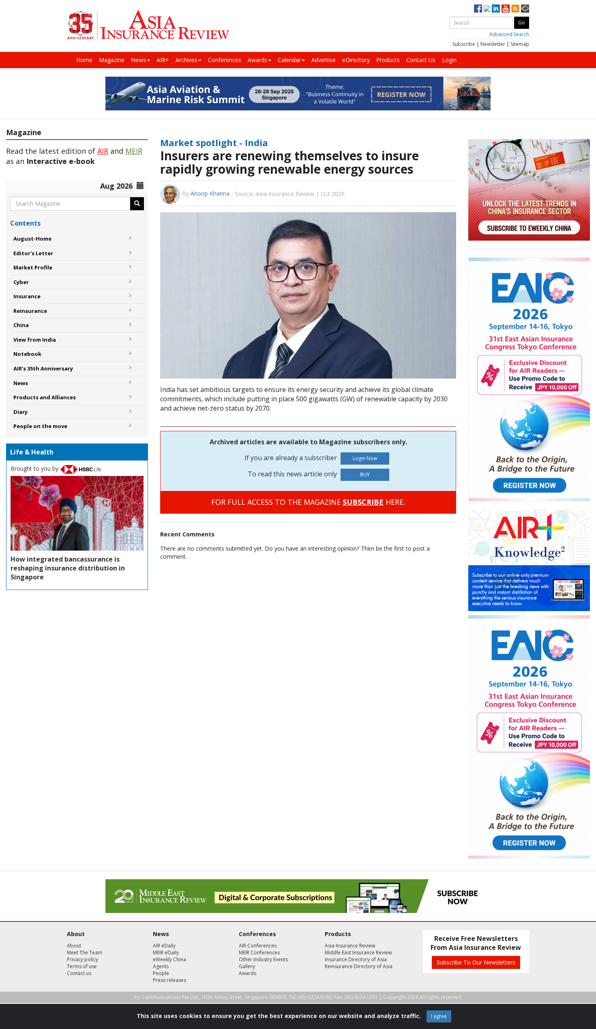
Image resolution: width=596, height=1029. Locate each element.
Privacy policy (82, 959)
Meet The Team (84, 952)
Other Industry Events (263, 959)
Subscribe (463, 44)
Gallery (247, 966)
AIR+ (163, 60)
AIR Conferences (258, 945)
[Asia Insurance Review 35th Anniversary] (148, 25)
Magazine (111, 60)
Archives (186, 60)
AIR (102, 151)
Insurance (27, 296)
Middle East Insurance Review (358, 952)
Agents (161, 966)
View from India (34, 339)
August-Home (32, 238)
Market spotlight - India (214, 142)
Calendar (289, 60)
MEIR (133, 151)
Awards (257, 60)
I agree (439, 1016)
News (138, 60)
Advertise (323, 60)
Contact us (79, 973)
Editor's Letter (33, 253)
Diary (20, 411)
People (161, 973)
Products (388, 60)
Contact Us (420, 60)
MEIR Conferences (259, 952)
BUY (365, 474)
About (74, 945)
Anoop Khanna (210, 193)
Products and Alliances (44, 397)
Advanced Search (509, 34)
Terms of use (82, 966)
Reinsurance (30, 310)
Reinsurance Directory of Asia (358, 966)
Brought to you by (35, 468)
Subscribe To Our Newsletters (476, 962)
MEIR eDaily (166, 952)
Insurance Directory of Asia (356, 959)
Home (84, 60)
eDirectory (356, 60)
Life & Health (32, 452)
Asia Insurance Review (350, 945)
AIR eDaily (164, 945)
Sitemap (519, 44)
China (21, 325)
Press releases (169, 980)
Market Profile (32, 267)
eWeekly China (169, 959)
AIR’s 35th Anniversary (43, 368)
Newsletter (492, 44)
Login (449, 60)
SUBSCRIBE (363, 502)
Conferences (224, 60)
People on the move (40, 426)
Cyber (21, 282)
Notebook (27, 353)
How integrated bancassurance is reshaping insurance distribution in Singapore (68, 568)
